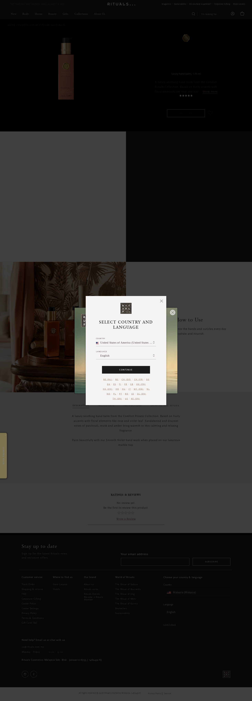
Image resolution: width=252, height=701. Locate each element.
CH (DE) (126, 379)
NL (148, 389)
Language (101, 351)
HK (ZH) (108, 389)
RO (126, 394)
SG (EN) (141, 394)
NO (108, 394)
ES (114, 384)
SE (132, 394)
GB (131, 384)
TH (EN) (117, 399)
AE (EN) (135, 399)
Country (100, 338)
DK (108, 384)
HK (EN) (141, 384)
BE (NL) (107, 379)
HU (123, 389)
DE (147, 379)
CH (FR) (138, 379)
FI (120, 384)
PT (120, 394)
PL (114, 394)
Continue (126, 369)
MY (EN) (139, 389)
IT (129, 389)
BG (117, 379)
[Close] (161, 300)
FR (125, 384)
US (126, 399)
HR (117, 389)
